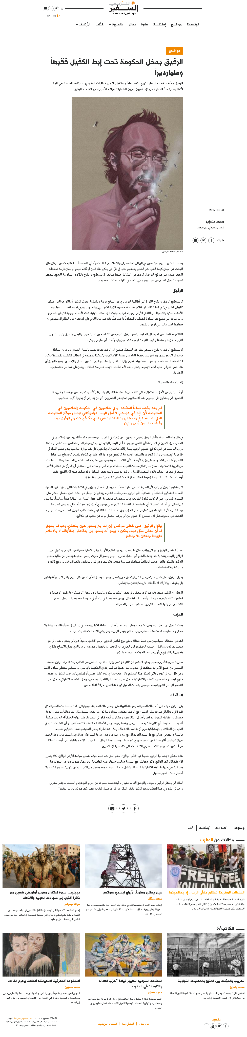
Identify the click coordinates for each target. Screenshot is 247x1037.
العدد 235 (221, 828)
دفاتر (132, 24)
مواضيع (176, 24)
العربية (59, 15)
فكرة (144, 24)
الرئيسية (193, 24)
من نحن (144, 1023)
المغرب (206, 839)
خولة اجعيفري (72, 904)
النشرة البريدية (107, 1023)
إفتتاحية (159, 24)
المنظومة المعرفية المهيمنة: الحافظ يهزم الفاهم (44, 980)
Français (53, 15)
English (47, 15)
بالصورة (117, 24)
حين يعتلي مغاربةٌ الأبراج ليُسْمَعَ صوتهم (132, 892)
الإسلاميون (204, 828)
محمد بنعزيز (215, 221)
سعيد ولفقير (154, 898)
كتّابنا (99, 24)
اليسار (190, 828)
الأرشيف (84, 24)
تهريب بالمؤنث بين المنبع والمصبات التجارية (211, 980)
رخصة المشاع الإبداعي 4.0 (23, 1018)
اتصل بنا (128, 1023)
